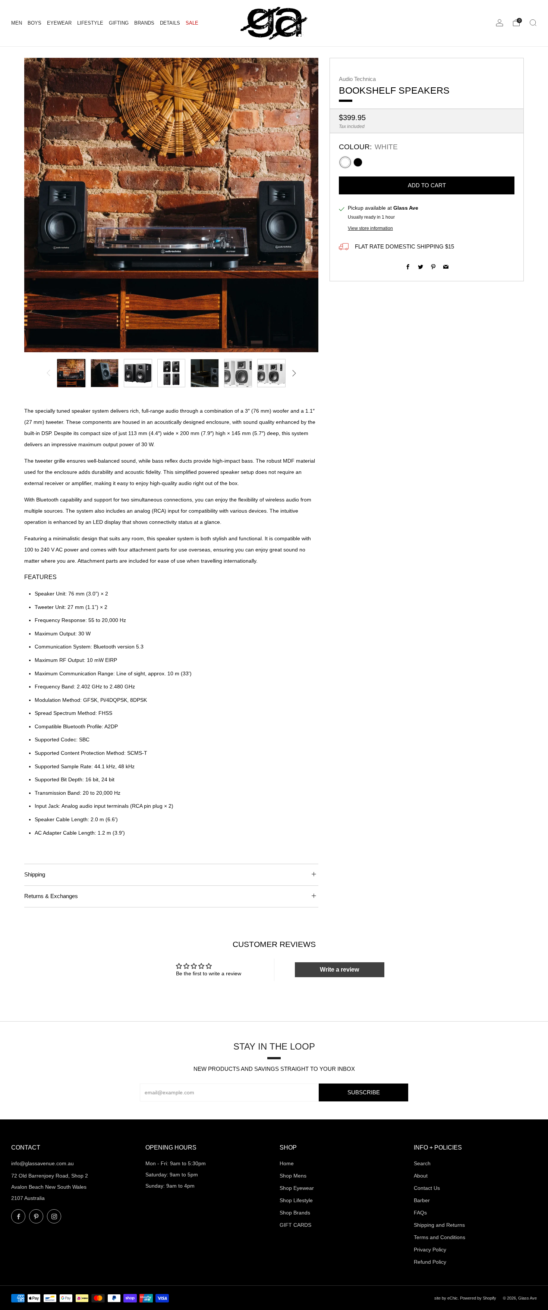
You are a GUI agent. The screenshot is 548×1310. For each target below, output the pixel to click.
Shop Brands (295, 1213)
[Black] (358, 162)
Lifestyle (90, 23)
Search (422, 1163)
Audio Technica (357, 79)
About (421, 1176)
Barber (422, 1200)
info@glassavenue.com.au (42, 1163)
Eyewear (59, 23)
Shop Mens (293, 1176)
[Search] (533, 22)
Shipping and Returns (439, 1225)
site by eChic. (447, 1298)
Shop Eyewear (297, 1188)
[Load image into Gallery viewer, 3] (138, 373)
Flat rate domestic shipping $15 (403, 247)
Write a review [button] (339, 969)
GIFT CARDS (295, 1225)
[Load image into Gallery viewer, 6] (238, 373)
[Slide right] (294, 373)
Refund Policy (430, 1262)
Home (287, 1163)
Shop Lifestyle (296, 1200)
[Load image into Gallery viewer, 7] (271, 373)
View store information (370, 228)
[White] (345, 162)
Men (16, 23)
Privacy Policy (430, 1250)
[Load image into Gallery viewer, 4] (171, 373)
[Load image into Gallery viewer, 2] (105, 373)
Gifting (119, 23)
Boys (34, 23)
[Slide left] (48, 373)
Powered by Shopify (478, 1298)
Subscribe (363, 1092)
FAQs (420, 1213)
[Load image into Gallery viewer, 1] (71, 373)
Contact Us (427, 1188)
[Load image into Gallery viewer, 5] (204, 373)
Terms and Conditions (439, 1237)
